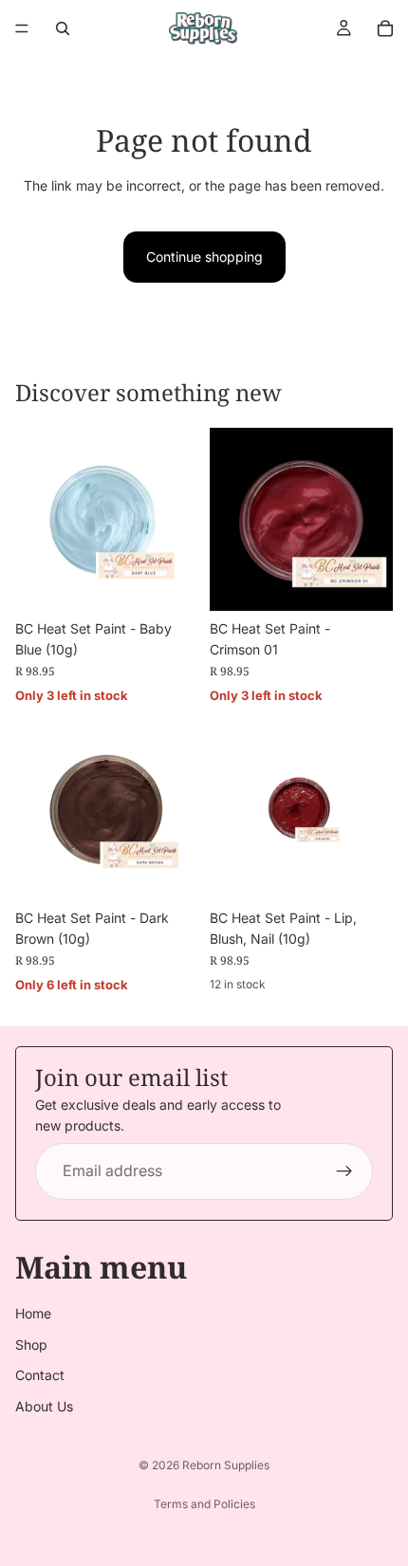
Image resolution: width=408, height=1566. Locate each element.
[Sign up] (344, 1171)
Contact (40, 1375)
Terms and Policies (204, 1504)
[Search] (62, 28)
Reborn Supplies (225, 1465)
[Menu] (22, 28)
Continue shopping (204, 257)
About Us (44, 1406)
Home (33, 1314)
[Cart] (385, 28)
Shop (31, 1344)
